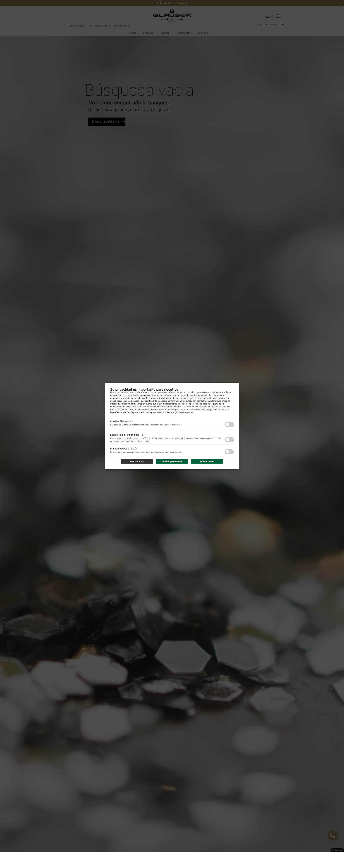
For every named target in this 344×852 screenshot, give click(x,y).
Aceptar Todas (207, 461)
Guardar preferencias (172, 461)
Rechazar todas (137, 461)
